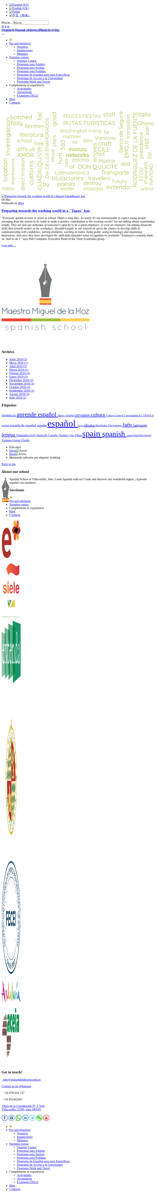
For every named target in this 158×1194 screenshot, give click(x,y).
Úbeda (25, 440)
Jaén (127, 425)
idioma (90, 425)
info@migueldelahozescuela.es (21, 1079)
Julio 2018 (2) (17, 397)
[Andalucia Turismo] (11, 1004)
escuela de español (23, 425)
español (62, 423)
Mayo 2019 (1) (18, 362)
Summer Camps (26, 60)
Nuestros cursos (19, 57)
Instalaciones (25, 50)
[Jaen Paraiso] (11, 617)
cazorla (70, 415)
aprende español (37, 414)
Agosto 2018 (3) (19, 394)
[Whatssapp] (18, 1120)
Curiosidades (131, 415)
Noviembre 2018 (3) (21, 383)
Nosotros (22, 47)
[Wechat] (39, 1120)
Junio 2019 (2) (18, 359)
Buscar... (7, 22)
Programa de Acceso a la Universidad (40, 78)
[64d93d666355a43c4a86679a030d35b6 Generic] (43, 196)
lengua (9, 435)
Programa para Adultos (31, 64)
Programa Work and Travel (33, 81)
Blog (12, 99)
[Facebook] (5, 1120)
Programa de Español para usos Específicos (43, 74)
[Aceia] (11, 1058)
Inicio (12, 450)
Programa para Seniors (31, 67)
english (6, 425)
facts (81, 425)
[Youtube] (46, 1120)
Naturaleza (23, 435)
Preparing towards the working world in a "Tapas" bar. (46, 211)
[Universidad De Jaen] (11, 856)
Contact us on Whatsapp (16, 1086)
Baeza (61, 415)
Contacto (14, 102)
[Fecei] (11, 975)
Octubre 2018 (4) (19, 387)
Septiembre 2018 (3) (21, 390)
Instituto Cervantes (109, 425)
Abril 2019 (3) (18, 366)
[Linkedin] (25, 1120)
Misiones (22, 53)
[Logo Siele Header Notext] (11, 597)
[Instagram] (11, 1120)
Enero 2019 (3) (18, 376)
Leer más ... (9, 245)
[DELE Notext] (11, 557)
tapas (130, 435)
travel (147, 435)
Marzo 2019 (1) (18, 369)
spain (92, 433)
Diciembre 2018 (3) (21, 380)
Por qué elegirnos (19, 43)
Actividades (24, 88)
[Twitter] (32, 1120)
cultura (98, 415)
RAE (33, 435)
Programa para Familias (31, 71)
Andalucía (9, 415)
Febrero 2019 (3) (19, 373)
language (140, 425)
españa (42, 425)
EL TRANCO (146, 415)
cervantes (83, 415)
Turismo (7, 440)
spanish (114, 434)
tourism (138, 435)
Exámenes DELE (27, 95)
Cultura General (115, 415)
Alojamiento (24, 92)
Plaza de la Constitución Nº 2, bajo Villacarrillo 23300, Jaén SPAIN (23, 1107)
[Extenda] (11, 717)
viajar (16, 440)
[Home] (10, 40)
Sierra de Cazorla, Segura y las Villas (59, 435)
